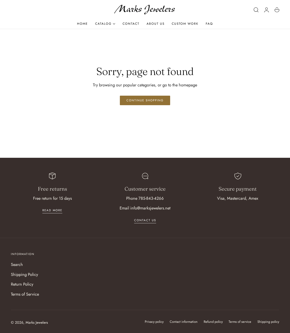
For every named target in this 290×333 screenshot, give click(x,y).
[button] (256, 9)
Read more (52, 210)
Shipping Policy (24, 274)
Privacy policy (154, 321)
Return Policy (22, 284)
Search (17, 264)
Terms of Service (25, 294)
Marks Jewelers (37, 322)
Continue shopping (145, 100)
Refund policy (213, 321)
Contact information (184, 321)
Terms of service (240, 321)
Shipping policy (268, 321)
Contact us (145, 220)
